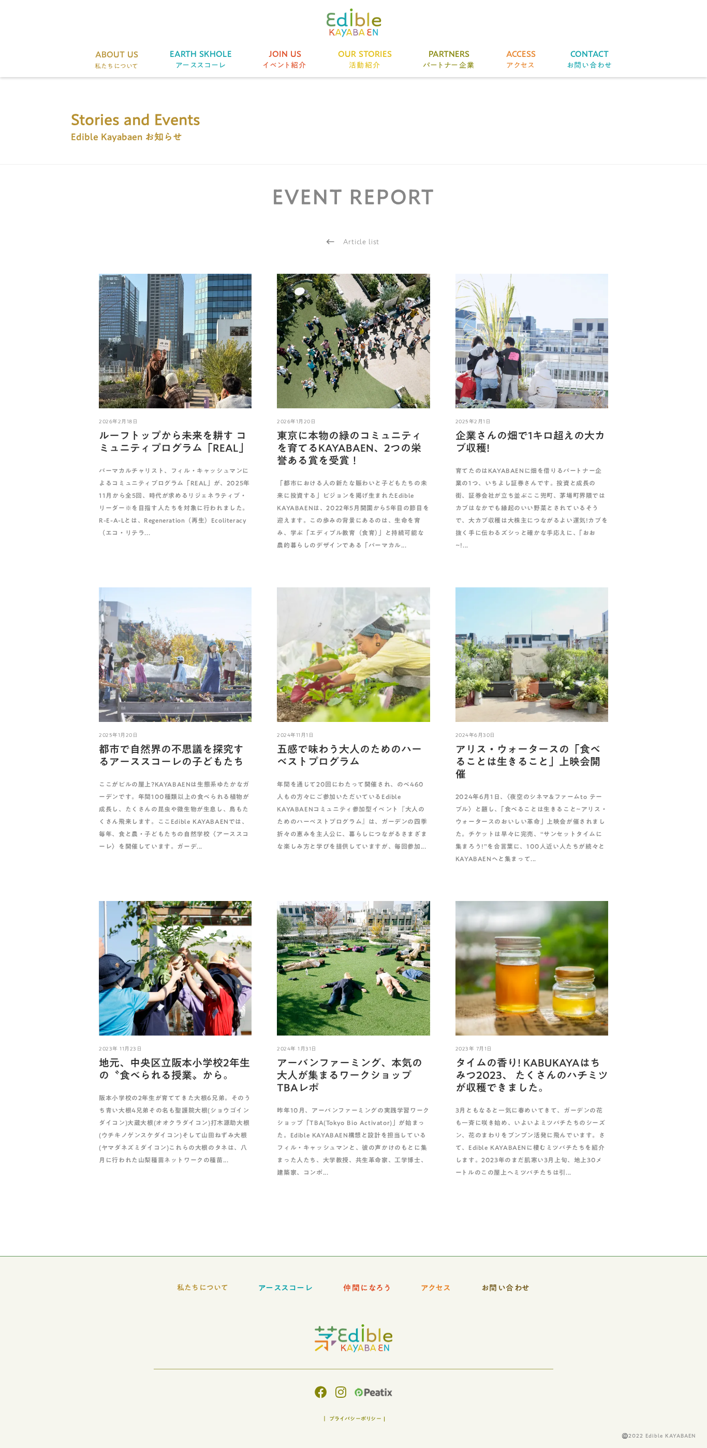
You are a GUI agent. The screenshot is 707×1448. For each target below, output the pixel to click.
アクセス (436, 1287)
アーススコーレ (286, 1287)
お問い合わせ (506, 1287)
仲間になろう (367, 1287)
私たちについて (203, 1288)
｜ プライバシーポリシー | (354, 1418)
